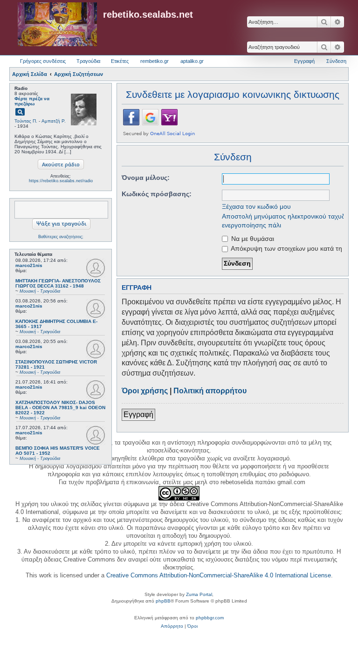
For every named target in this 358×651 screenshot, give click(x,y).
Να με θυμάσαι (251, 238)
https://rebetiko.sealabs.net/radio (61, 180)
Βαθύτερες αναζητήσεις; (60, 236)
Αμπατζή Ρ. (53, 120)
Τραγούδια (88, 61)
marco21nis (28, 265)
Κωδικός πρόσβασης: (157, 194)
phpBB (163, 600)
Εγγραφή (138, 414)
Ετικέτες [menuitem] (120, 61)
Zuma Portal (199, 594)
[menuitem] (172, 626)
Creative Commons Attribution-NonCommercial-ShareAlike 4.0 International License (218, 575)
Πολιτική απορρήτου (210, 391)
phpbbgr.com (210, 617)
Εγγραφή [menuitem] (304, 61)
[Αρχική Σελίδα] (57, 24)
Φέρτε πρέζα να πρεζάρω (31, 101)
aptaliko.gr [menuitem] (192, 61)
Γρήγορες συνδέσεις (43, 61)
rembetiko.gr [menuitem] (154, 61)
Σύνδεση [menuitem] (336, 61)
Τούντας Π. (25, 120)
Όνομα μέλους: (146, 177)
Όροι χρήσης (145, 391)
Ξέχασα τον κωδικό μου (256, 206)
